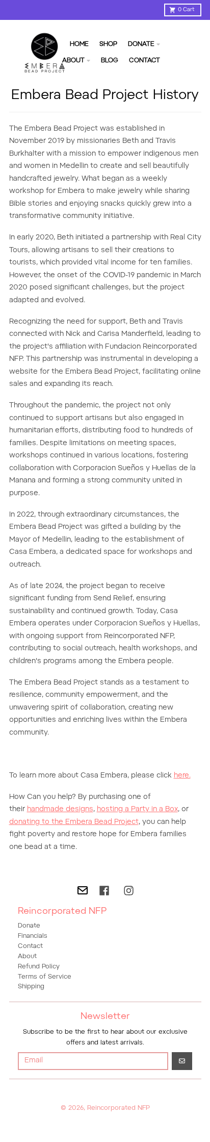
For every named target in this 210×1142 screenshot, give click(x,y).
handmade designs (60, 809)
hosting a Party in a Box (137, 809)
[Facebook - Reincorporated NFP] (104, 890)
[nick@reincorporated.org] (82, 890)
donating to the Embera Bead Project (74, 822)
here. (182, 776)
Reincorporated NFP (118, 1108)
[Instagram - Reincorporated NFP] (128, 890)
